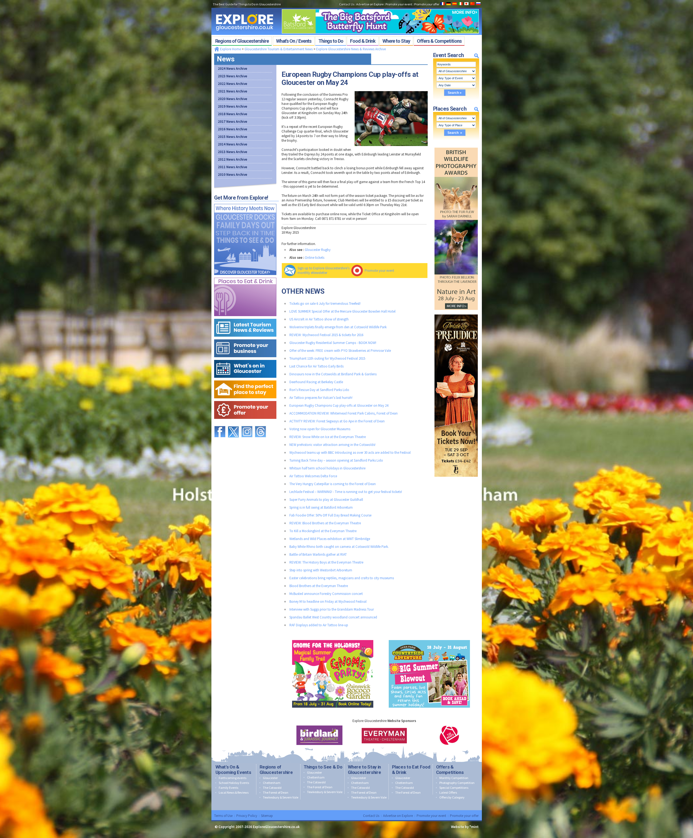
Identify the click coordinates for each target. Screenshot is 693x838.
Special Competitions (453, 788)
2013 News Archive (232, 152)
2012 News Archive (232, 159)
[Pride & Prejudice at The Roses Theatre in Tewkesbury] (456, 313)
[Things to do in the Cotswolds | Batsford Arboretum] (380, 7)
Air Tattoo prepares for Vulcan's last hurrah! (320, 397)
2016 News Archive (232, 129)
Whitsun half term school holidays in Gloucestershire (327, 468)
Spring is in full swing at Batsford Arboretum (321, 507)
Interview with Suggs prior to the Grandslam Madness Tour (331, 609)
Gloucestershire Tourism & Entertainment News (278, 49)
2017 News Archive (232, 121)
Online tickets (314, 257)
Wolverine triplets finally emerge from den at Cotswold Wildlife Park (338, 327)
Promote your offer (464, 815)
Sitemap (267, 815)
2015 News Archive (232, 136)
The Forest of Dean (275, 792)
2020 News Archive (232, 99)
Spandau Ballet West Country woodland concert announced (333, 617)
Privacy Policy (246, 815)
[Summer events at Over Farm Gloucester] (429, 639)
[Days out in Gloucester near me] (245, 202)
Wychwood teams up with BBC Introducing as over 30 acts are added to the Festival (350, 452)
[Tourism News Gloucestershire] (245, 317)
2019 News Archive (232, 106)
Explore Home (230, 49)
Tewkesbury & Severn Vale (280, 797)
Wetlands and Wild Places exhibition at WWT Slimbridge (329, 538)
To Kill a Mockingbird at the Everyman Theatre (323, 531)
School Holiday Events (234, 783)
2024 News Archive (232, 68)
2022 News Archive (232, 83)
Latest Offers (448, 792)
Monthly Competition (453, 778)
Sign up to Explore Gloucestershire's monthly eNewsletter (323, 270)
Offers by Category (452, 797)
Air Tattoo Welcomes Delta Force (313, 476)
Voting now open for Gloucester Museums (319, 429)
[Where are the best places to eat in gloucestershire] (245, 276)
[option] (319, 735)
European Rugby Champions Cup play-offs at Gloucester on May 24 (338, 405)
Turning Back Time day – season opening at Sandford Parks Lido (336, 460)
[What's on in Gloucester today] (245, 358)
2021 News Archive (232, 91)
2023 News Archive (232, 76)
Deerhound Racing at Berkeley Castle (316, 382)
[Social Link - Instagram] (247, 423)
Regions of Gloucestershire (276, 769)
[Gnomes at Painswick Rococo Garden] (332, 639)
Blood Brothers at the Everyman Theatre (318, 586)
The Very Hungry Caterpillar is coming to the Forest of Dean (332, 484)
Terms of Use (223, 815)
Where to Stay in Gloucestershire (364, 769)
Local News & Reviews (234, 792)
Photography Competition (457, 783)
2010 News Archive (232, 174)
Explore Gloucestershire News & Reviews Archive (351, 49)
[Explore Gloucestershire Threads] (260, 423)
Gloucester (270, 778)
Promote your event (379, 270)
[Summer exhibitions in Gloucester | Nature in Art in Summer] (456, 146)
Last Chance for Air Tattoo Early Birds (316, 366)
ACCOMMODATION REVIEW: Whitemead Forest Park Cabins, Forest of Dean (343, 413)
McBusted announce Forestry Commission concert (326, 593)
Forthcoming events (232, 778)
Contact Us (371, 815)
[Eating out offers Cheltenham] (245, 400)
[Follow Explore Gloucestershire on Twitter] (233, 423)
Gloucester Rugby (318, 249)
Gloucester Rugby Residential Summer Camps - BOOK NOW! (332, 342)
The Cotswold (272, 788)
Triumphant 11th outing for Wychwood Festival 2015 (327, 358)
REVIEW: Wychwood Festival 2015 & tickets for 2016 (326, 335)
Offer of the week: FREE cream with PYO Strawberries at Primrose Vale (340, 350)
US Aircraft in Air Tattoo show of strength (319, 319)
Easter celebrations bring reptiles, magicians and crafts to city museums (341, 578)
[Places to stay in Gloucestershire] (245, 379)
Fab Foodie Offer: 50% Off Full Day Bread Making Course (330, 515)
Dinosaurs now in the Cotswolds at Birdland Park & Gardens (333, 374)
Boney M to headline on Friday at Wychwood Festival (328, 601)
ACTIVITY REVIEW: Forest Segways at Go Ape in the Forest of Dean (337, 421)
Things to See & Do (323, 767)
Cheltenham (271, 783)
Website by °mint (465, 826)
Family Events (228, 788)
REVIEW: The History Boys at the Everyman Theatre (326, 562)
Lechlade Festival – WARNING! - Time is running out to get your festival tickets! (345, 491)
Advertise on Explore (398, 815)
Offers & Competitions (450, 769)
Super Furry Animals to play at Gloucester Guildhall (326, 499)
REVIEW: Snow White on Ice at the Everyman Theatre (327, 437)
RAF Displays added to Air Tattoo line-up (318, 625)
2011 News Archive (232, 167)
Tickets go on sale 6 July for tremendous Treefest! (325, 303)
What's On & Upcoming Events (233, 769)
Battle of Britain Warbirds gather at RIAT (318, 554)
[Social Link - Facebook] (220, 423)
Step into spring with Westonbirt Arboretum (320, 570)
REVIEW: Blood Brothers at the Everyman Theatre (325, 523)
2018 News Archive (232, 114)
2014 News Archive (232, 144)
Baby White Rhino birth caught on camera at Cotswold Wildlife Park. (339, 546)
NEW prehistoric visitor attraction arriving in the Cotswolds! (332, 444)
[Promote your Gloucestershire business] (245, 338)
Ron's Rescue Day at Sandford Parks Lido (319, 389)
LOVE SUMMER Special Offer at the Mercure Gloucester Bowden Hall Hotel (342, 311)
